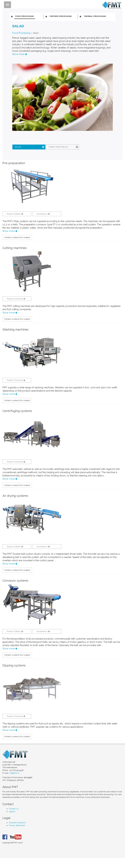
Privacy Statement (17, 825)
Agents (12, 811)
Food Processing (21, 33)
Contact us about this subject (17, 237)
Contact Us (14, 809)
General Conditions (17, 822)
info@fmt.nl (14, 773)
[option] (31, 186)
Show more (18, 54)
